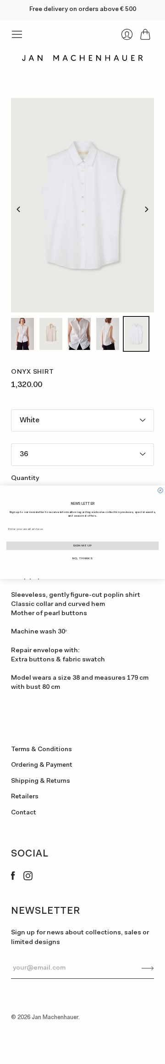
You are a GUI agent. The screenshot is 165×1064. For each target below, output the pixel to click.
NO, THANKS (82, 558)
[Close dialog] (160, 490)
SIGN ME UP (82, 545)
